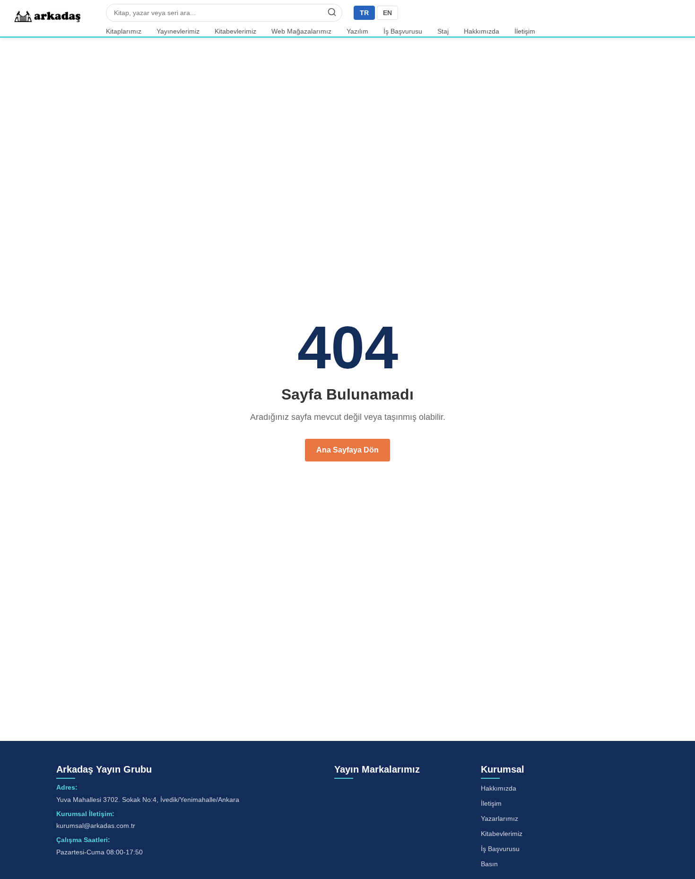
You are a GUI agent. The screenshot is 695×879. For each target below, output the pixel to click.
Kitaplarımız (123, 31)
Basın (489, 864)
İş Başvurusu (402, 31)
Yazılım (357, 31)
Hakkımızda (481, 31)
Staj (443, 31)
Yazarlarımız (499, 818)
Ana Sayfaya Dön (347, 450)
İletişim (524, 31)
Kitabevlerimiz (235, 31)
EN (387, 13)
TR (364, 13)
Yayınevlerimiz (178, 31)
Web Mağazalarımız (301, 31)
